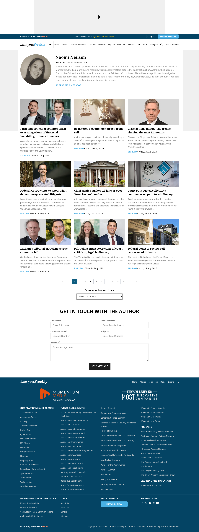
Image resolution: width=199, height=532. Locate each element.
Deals (162, 382)
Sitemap (64, 516)
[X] (146, 502)
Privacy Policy (118, 526)
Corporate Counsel (78, 44)
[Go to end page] (136, 281)
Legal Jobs (153, 44)
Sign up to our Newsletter (103, 36)
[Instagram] (153, 502)
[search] (178, 382)
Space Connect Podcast (151, 457)
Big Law (111, 44)
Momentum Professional (152, 485)
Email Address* (108, 320)
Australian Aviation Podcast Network (157, 436)
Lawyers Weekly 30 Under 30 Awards (117, 455)
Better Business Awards (71, 476)
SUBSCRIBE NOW (114, 504)
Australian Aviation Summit (73, 433)
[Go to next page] (130, 281)
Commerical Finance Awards (113, 413)
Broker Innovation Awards (72, 485)
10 (124, 281)
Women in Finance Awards (153, 408)
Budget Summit (108, 408)
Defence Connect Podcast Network (156, 444)
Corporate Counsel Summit (113, 418)
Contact (64, 512)
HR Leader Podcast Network (153, 449)
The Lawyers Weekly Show (152, 470)
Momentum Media (28, 507)
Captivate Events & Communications (36, 512)
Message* (55, 342)
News (56, 44)
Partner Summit (108, 469)
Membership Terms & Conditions (164, 526)
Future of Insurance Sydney (113, 445)
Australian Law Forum (70, 459)
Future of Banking (109, 431)
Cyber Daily (25, 434)
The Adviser (25, 477)
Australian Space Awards (72, 463)
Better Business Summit (71, 481)
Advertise (65, 507)
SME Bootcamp (107, 489)
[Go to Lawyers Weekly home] (32, 45)
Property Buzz (26, 460)
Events (171, 382)
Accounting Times (28, 417)
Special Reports (172, 44)
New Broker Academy (110, 460)
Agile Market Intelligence (31, 516)
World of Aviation (28, 486)
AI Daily (23, 421)
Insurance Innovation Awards (114, 450)
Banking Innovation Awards (73, 472)
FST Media (25, 443)
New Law (121, 44)
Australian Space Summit (72, 468)
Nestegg (24, 456)
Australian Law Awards (71, 455)
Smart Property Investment (32, 469)
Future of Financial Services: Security (117, 440)
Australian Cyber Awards (72, 442)
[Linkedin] (149, 502)
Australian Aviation (28, 425)
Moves (64, 44)
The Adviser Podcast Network (154, 462)
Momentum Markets (29, 503)
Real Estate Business (29, 464)
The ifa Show (146, 466)
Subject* (105, 331)
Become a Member (168, 36)
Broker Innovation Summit (72, 489)
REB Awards (106, 474)
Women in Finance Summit (153, 412)
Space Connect (27, 473)
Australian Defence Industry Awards (77, 450)
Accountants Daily (28, 412)
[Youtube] (157, 502)
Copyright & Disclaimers (98, 526)
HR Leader (25, 447)
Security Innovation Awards (113, 484)
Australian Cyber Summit (72, 446)
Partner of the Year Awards (113, 465)
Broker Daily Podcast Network (154, 440)
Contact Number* (58, 331)
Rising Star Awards (109, 479)
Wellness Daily (26, 482)
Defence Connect (28, 438)
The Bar (92, 44)
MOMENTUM (39, 36)
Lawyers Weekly (27, 451)
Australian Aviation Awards (73, 429)
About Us (65, 503)
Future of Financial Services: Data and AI (119, 435)
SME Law (102, 44)
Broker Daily (25, 430)
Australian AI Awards (70, 424)
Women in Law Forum (150, 421)
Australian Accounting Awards (74, 420)
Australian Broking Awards (73, 437)
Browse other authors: (99, 290)
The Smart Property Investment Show (158, 475)
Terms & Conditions (136, 526)
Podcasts (132, 44)
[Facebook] (142, 502)
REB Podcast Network (150, 453)
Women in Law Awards (151, 416)
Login (151, 36)
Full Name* (55, 320)
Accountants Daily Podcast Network (157, 431)
